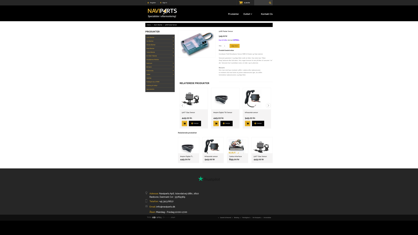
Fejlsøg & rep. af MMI (152, 82)
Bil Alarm (160, 67)
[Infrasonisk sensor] (213, 145)
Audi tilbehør (160, 37)
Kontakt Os (267, 14)
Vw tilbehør (160, 41)
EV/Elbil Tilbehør (160, 56)
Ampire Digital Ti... (186, 156)
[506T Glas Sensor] (262, 145)
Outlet (246, 14)
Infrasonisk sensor (251, 112)
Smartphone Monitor (152, 59)
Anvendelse (267, 217)
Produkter (233, 14)
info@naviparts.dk (165, 206)
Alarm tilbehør (158, 25)
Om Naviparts (256, 217)
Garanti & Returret (225, 217)
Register (153, 2)
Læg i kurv (234, 46)
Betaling (236, 217)
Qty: (220, 46)
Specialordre (150, 89)
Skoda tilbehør (160, 45)
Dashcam (160, 63)
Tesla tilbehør (160, 52)
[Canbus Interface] (237, 145)
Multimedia (160, 71)
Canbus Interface (235, 156)
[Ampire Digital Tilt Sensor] (188, 145)
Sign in (165, 2)
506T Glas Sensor (188, 112)
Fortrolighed (246, 217)
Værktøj (148, 78)
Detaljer (196, 123)
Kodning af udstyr (151, 85)
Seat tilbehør (160, 48)
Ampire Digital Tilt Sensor (222, 112)
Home (149, 25)
